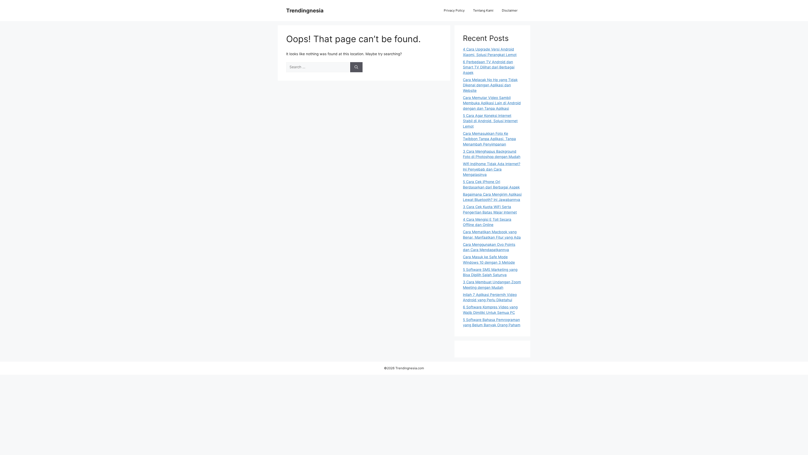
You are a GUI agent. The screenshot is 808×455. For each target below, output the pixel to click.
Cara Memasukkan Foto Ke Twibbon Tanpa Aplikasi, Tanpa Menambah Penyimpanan (489, 138)
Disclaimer (510, 10)
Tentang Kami (483, 10)
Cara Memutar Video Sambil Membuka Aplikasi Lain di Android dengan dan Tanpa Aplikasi (492, 103)
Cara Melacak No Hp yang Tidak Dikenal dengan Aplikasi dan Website (490, 85)
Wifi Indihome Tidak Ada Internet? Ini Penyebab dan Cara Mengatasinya (491, 169)
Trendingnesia (305, 10)
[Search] (356, 67)
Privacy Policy (454, 10)
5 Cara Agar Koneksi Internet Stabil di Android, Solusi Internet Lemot (490, 121)
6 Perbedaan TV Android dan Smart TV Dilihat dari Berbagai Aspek (488, 67)
